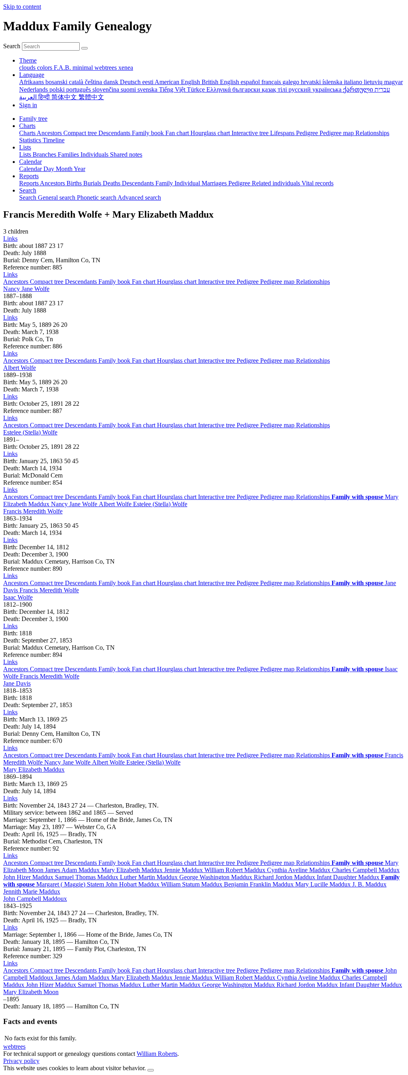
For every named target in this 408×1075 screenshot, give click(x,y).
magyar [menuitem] (393, 82)
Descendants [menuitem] (115, 133)
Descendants (81, 281)
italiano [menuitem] (354, 82)
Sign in (28, 105)
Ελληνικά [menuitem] (219, 89)
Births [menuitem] (75, 183)
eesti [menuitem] (148, 82)
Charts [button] (27, 125)
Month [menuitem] (65, 168)
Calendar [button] (30, 161)
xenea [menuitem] (125, 67)
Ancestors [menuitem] (50, 133)
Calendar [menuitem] (31, 168)
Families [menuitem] (69, 154)
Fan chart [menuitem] (177, 133)
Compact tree (47, 281)
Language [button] (31, 74)
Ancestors (16, 281)
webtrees (14, 1046)
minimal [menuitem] (83, 67)
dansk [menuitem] (112, 82)
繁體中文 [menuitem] (91, 97)
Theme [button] (28, 60)
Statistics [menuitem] (31, 140)
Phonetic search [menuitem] (97, 197)
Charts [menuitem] (28, 133)
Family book (115, 281)
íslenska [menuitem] (333, 82)
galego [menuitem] (291, 82)
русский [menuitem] (300, 89)
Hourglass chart (177, 281)
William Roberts (157, 1053)
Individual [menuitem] (188, 183)
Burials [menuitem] (93, 183)
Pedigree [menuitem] (308, 133)
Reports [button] (29, 176)
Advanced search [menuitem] (139, 197)
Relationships (313, 281)
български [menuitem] (247, 89)
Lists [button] (25, 147)
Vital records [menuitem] (317, 183)
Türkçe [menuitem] (196, 89)
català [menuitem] (77, 82)
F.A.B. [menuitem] (63, 67)
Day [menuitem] (49, 168)
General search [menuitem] (57, 197)
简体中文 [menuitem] (64, 97)
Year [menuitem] (79, 168)
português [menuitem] (79, 89)
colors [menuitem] (45, 67)
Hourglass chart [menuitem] (210, 133)
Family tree (33, 118)
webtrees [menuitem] (106, 67)
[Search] (84, 48)
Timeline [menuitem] (54, 140)
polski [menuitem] (57, 89)
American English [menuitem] (178, 82)
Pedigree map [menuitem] (337, 133)
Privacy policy (21, 1060)
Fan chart (144, 281)
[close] (150, 1070)
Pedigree (248, 281)
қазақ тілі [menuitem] (275, 89)
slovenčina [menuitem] (106, 89)
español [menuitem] (251, 82)
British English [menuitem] (221, 82)
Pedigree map (278, 281)
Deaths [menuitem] (112, 183)
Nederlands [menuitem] (34, 89)
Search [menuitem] (28, 197)
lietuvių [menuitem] (374, 82)
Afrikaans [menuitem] (32, 82)
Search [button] (27, 190)
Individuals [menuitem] (95, 154)
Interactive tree (217, 281)
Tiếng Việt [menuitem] (173, 89)
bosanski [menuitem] (57, 82)
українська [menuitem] (327, 89)
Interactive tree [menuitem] (250, 133)
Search (11, 46)
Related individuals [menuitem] (277, 183)
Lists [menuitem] (26, 154)
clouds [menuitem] (28, 67)
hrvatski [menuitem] (311, 82)
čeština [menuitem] (94, 82)
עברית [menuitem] (382, 89)
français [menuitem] (271, 82)
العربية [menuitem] (28, 97)
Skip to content (22, 6)
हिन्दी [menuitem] (44, 97)
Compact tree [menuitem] (80, 133)
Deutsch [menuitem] (131, 82)
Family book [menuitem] (148, 133)
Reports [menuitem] (29, 183)
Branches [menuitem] (45, 154)
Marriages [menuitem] (215, 183)
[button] (10, 238)
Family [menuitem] (165, 183)
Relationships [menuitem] (372, 133)
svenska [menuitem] (148, 89)
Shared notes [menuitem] (126, 154)
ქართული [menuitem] (359, 89)
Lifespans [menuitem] (283, 133)
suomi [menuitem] (129, 89)
